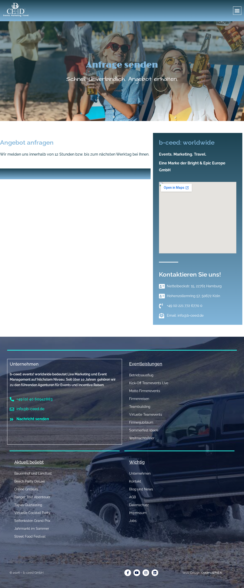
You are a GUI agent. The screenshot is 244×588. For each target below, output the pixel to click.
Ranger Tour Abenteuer (32, 497)
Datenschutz (139, 505)
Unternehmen (24, 364)
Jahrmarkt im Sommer (31, 528)
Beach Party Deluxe (29, 481)
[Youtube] (136, 572)
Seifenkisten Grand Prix (32, 521)
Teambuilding (139, 407)
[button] (237, 10)
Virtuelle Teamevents (145, 414)
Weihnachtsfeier (141, 438)
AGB (132, 497)
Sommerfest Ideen (143, 430)
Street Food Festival (30, 536)
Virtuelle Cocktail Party (32, 513)
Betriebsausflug (141, 375)
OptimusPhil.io (211, 572)
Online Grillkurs (26, 489)
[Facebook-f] (127, 572)
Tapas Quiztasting (28, 505)
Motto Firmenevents (144, 391)
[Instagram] (145, 572)
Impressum (138, 513)
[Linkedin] (155, 572)
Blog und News (141, 489)
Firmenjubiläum (141, 422)
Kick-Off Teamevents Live (148, 383)
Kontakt (135, 481)
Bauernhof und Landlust (33, 473)
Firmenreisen (139, 399)
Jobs (133, 521)
